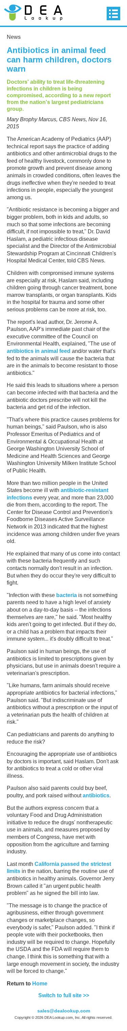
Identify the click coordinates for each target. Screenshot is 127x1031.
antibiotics (96, 795)
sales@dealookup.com (63, 1010)
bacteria (66, 595)
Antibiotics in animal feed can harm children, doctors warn (59, 59)
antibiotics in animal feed (38, 351)
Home (39, 983)
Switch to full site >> (63, 995)
